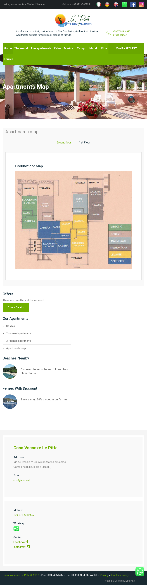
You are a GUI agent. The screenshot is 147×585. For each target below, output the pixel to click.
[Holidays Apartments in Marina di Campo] (115, 4)
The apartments (41, 48)
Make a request (126, 48)
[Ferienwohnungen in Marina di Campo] (107, 4)
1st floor (84, 142)
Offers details (16, 307)
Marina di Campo (75, 48)
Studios (10, 326)
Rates (57, 48)
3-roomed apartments (19, 340)
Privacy (104, 575)
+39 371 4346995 (121, 31)
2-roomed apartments (19, 333)
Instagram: (20, 547)
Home (8, 48)
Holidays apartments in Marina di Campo (24, 4)
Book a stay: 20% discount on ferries (44, 399)
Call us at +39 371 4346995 (76, 4)
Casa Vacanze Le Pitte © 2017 (21, 575)
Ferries (8, 59)
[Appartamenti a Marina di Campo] (98, 4)
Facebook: (19, 542)
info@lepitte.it (120, 35)
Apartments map (16, 348)
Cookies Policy (120, 575)
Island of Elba (98, 48)
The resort (21, 48)
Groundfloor (64, 142)
